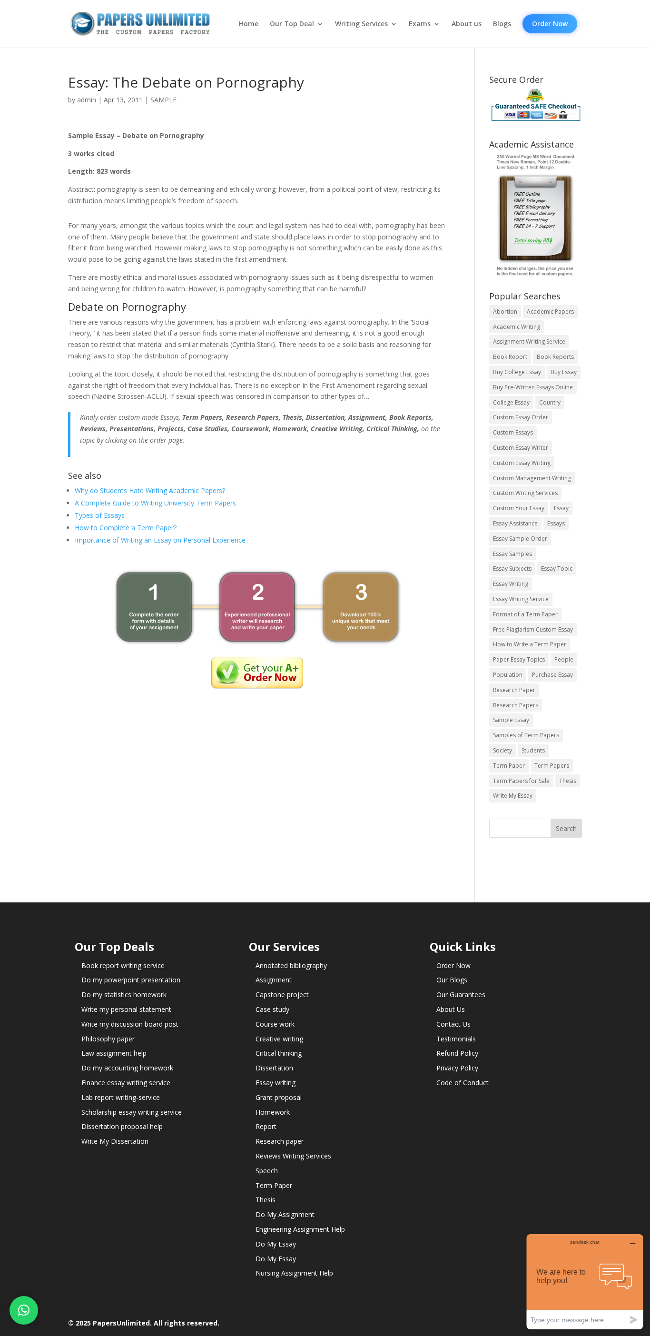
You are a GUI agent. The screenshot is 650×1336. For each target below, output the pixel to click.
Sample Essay (511, 720)
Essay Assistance (515, 523)
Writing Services (361, 23)
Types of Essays (100, 515)
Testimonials (456, 1038)
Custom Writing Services (525, 493)
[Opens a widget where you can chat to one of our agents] (585, 1281)
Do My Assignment (285, 1214)
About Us (450, 1009)
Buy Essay (564, 372)
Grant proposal (279, 1097)
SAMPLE (163, 99)
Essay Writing (510, 584)
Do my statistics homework (124, 994)
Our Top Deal (292, 23)
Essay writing (275, 1082)
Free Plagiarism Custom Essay (533, 629)
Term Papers (551, 766)
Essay (561, 508)
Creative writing (279, 1038)
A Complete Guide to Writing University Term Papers (155, 502)
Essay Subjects (512, 568)
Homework (273, 1112)
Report (266, 1126)
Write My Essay (512, 796)
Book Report (510, 357)
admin (86, 99)
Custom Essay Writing (522, 463)
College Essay (511, 402)
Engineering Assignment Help (300, 1229)
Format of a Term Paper (525, 614)
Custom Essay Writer (520, 448)
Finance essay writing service (125, 1082)
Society (502, 750)
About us (467, 23)
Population (507, 675)
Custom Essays (513, 432)
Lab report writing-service (120, 1097)
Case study (272, 1009)
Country (550, 402)
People (563, 659)
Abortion (505, 311)
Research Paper (514, 690)
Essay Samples (512, 554)
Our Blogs (451, 979)
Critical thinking (279, 1053)
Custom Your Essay (518, 508)
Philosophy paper (108, 1038)
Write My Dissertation (114, 1141)
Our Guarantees (460, 994)
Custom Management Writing (532, 478)
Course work (275, 1024)
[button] (24, 1310)
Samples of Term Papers (526, 735)
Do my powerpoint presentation (130, 979)
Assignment (274, 979)
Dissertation (274, 1067)
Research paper (280, 1141)
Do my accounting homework (127, 1067)
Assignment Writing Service (529, 341)
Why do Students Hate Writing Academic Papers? (150, 490)
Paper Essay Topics (519, 659)
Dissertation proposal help (122, 1126)
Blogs (502, 23)
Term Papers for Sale (521, 781)
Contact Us (453, 1024)
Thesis (567, 781)
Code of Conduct (462, 1082)
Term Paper (509, 766)
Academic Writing (516, 327)
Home (248, 23)
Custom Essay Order (520, 417)
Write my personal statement (126, 1009)
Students (533, 750)
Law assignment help (114, 1053)
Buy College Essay (517, 372)
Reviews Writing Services (293, 1155)
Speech (267, 1170)
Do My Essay (276, 1243)
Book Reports (555, 357)
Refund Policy (457, 1053)
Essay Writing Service (521, 599)
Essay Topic (556, 568)
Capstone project (282, 994)
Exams (420, 23)
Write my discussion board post (129, 1024)
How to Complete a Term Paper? (126, 527)
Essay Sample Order (520, 538)
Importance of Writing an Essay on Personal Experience (160, 539)
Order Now (550, 23)
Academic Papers (550, 311)
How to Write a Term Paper (529, 644)
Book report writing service (123, 965)
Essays (556, 523)
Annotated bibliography (291, 965)
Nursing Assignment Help (294, 1272)
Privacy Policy (457, 1067)
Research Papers (515, 705)
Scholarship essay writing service (131, 1112)
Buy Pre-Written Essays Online (533, 387)
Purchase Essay (552, 675)
